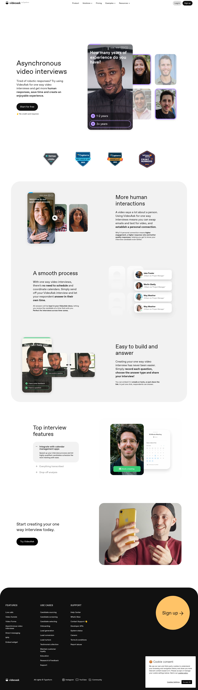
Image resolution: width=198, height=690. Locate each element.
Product (75, 3)
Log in (177, 3)
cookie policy (183, 673)
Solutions (86, 3)
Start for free (27, 106)
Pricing (99, 3)
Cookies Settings (173, 682)
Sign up (187, 3)
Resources (123, 3)
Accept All (187, 682)
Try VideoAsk (27, 541)
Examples (109, 3)
